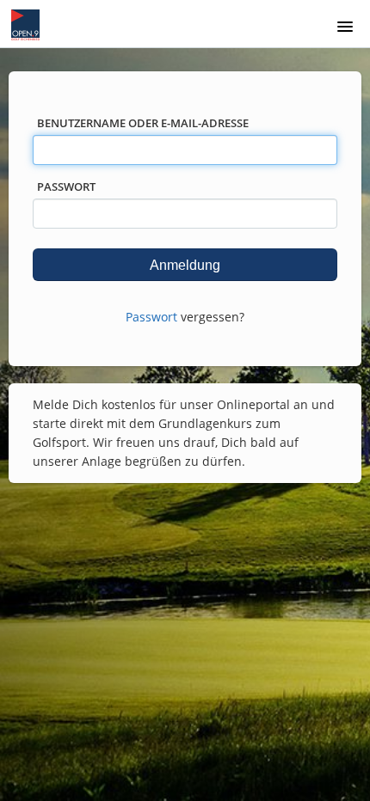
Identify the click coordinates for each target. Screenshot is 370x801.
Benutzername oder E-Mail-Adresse (143, 123)
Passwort (66, 186)
